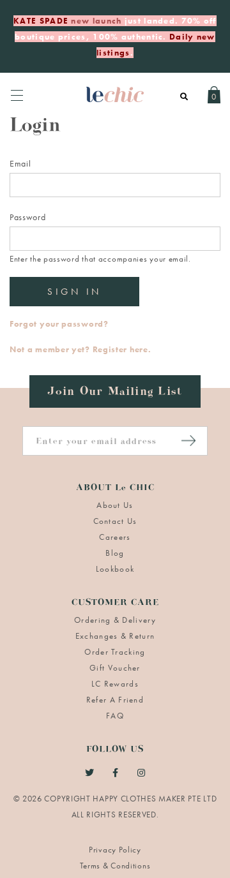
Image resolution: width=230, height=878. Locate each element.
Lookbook (115, 568)
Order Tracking (114, 651)
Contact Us (115, 521)
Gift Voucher (115, 667)
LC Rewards (115, 683)
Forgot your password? (59, 323)
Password (28, 217)
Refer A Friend (115, 699)
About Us (114, 505)
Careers (114, 537)
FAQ (115, 715)
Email (20, 163)
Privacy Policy (115, 849)
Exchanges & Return (115, 635)
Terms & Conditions (115, 865)
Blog (114, 552)
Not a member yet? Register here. (80, 349)
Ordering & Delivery (115, 619)
